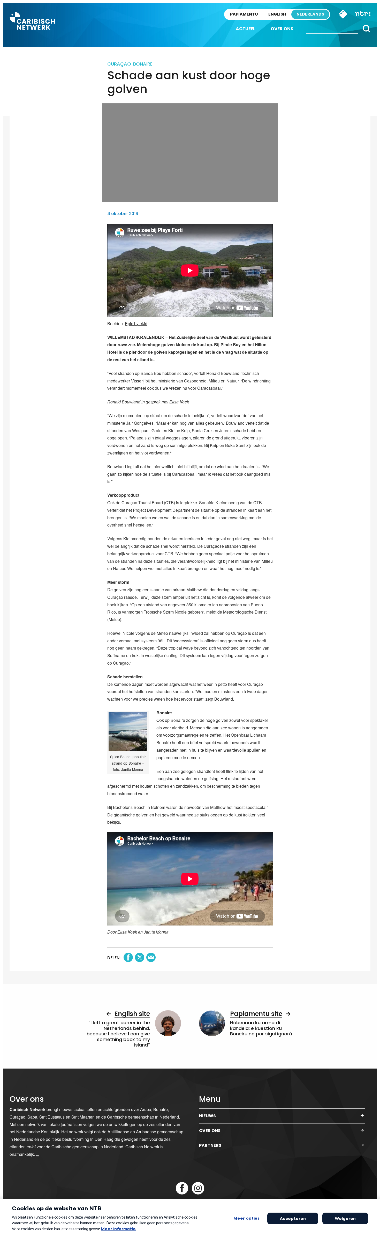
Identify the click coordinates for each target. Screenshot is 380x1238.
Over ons (282, 29)
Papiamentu (244, 14)
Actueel (245, 29)
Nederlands (310, 14)
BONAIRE (143, 64)
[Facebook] (182, 1188)
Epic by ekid (136, 323)
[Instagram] (198, 1188)
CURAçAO (119, 64)
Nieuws (207, 1116)
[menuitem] (245, 29)
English (277, 14)
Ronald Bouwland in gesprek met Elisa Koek (148, 402)
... (37, 1154)
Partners (210, 1145)
